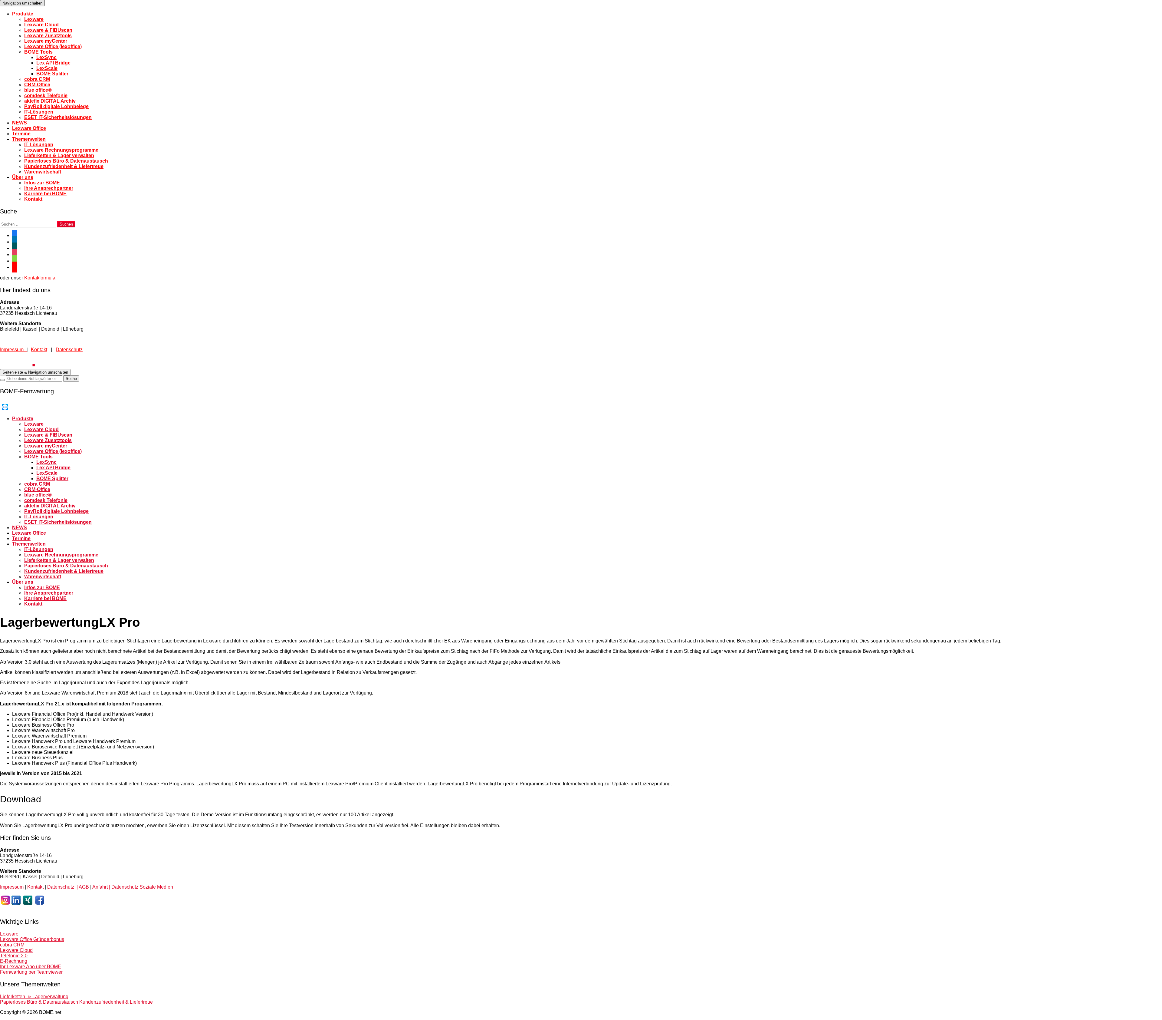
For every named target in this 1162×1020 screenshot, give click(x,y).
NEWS (19, 122)
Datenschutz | (63, 887)
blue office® (38, 90)
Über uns (22, 177)
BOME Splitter (52, 73)
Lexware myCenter (45, 41)
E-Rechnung (13, 961)
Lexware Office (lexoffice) (53, 46)
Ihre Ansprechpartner (48, 188)
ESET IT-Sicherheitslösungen (58, 117)
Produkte (22, 13)
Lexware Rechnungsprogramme (61, 150)
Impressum (13, 349)
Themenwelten (29, 139)
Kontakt (33, 199)
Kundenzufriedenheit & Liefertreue (63, 166)
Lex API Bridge (53, 62)
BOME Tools (38, 51)
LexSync (46, 57)
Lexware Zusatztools (48, 35)
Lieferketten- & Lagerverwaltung (34, 996)
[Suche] (2, 380)
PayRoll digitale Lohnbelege (56, 106)
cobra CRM (37, 79)
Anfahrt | (101, 887)
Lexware (34, 19)
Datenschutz (69, 349)
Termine (21, 133)
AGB (84, 887)
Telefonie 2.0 (14, 955)
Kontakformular (40, 277)
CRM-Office (37, 84)
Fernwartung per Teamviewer (31, 972)
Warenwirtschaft (42, 171)
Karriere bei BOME (45, 193)
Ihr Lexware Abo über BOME (30, 966)
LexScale (46, 68)
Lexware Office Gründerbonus (32, 939)
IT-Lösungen (38, 111)
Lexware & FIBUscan (48, 30)
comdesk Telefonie (45, 95)
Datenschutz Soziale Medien (142, 887)
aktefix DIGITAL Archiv (50, 101)
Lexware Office (29, 128)
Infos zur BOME (42, 182)
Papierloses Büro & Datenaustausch (66, 160)
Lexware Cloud (41, 24)
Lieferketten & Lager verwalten (59, 155)
